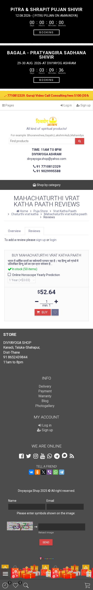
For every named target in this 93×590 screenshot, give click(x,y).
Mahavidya (77, 135)
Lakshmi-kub (62, 135)
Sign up (85, 105)
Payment (45, 391)
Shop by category (48, 185)
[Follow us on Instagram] (35, 456)
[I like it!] (55, 312)
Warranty (44, 396)
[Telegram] (61, 472)
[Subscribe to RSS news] (72, 456)
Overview (14, 231)
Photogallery (45, 406)
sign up (41, 240)
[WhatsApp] (55, 472)
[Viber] (49, 472)
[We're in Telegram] (57, 456)
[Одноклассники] (37, 472)
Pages (9, 105)
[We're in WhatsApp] (49, 456)
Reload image (46, 532)
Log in (67, 105)
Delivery (45, 386)
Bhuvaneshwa (35, 135)
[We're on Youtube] (42, 456)
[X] (43, 472)
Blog (45, 401)
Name (12, 500)
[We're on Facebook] (21, 456)
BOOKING (46, 32)
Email (50, 500)
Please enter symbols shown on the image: (46, 513)
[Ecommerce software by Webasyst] (48, 558)
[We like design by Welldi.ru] (40, 559)
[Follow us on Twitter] (28, 456)
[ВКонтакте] (31, 472)
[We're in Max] (64, 456)
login (53, 240)
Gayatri (49, 135)
